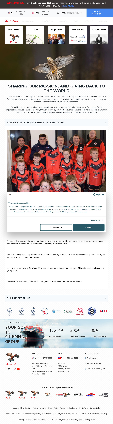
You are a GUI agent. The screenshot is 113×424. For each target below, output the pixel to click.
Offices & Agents (47, 21)
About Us (87, 21)
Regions (62, 21)
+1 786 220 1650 (20, 12)
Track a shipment (96, 13)
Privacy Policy (95, 408)
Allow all (88, 227)
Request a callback (93, 363)
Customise (55, 227)
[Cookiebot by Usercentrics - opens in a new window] (95, 195)
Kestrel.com (11, 21)
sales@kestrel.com (74, 13)
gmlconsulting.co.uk (86, 420)
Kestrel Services (27, 21)
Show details (95, 220)
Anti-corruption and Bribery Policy (45, 408)
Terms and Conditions (68, 408)
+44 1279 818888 (45, 12)
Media (75, 21)
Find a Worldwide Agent (96, 369)
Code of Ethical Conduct (22, 408)
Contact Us (103, 21)
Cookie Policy (84, 408)
